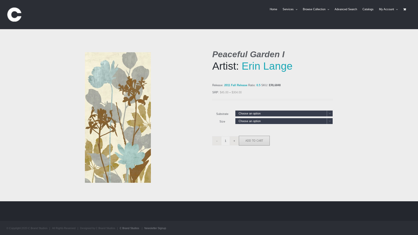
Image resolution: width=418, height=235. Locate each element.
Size (222, 121)
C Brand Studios (129, 228)
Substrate (222, 114)
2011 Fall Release (235, 85)
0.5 (258, 85)
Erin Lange (267, 66)
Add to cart (254, 141)
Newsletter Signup (155, 228)
